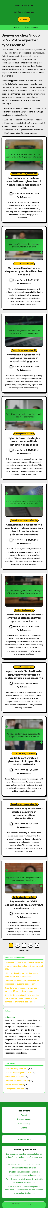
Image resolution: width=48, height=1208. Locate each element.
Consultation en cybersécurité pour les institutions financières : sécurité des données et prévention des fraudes (24, 529)
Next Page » (24, 950)
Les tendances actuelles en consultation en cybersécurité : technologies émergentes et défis (24, 183)
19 (30, 945)
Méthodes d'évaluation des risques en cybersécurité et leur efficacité (24, 1166)
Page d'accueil (24, 19)
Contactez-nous (16, 28)
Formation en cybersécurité (24, 350)
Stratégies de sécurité (24, 434)
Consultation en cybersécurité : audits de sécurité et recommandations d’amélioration (24, 813)
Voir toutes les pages (24, 12)
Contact (24, 1128)
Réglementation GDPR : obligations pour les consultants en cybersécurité (24, 905)
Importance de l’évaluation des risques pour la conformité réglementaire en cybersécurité (24, 674)
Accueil (24, 1115)
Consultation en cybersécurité (24, 174)
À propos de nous (31, 28)
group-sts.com (24, 5)
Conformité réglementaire (24, 754)
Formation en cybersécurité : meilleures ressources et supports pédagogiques (24, 358)
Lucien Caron (19, 193)
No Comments (25, 197)
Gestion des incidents (24, 610)
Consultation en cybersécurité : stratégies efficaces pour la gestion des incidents (24, 618)
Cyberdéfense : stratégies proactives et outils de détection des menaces (24, 441)
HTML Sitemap (24, 1124)
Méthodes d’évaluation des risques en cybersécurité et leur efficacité (24, 271)
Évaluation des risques (24, 264)
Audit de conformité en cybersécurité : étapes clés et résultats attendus (24, 761)
